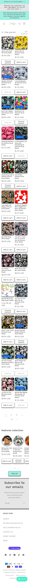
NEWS (5, 540)
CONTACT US (8, 532)
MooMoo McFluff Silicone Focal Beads (7, 83)
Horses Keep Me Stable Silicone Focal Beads (20, 332)
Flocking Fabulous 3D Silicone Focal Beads (8, 143)
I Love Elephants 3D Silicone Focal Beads (20, 83)
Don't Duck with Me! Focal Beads (20, 269)
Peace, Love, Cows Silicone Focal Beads (8, 332)
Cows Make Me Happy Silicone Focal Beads (7, 207)
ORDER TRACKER (9, 536)
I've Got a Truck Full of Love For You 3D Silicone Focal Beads (20, 239)
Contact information (15, 578)
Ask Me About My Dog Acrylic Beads (8, 299)
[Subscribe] (23, 503)
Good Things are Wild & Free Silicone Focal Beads (20, 363)
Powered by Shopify (9, 572)
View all (14, 473)
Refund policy (21, 572)
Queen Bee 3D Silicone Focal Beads (19, 53)
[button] (4, 24)
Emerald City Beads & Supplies (17, 570)
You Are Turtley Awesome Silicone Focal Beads (8, 362)
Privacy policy (10, 575)
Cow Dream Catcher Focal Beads (19, 176)
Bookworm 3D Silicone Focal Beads (19, 113)
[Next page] (17, 419)
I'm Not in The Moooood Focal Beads (7, 394)
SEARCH (6, 519)
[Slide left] (10, 468)
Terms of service (20, 575)
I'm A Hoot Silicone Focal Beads (6, 270)
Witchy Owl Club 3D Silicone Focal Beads (7, 450)
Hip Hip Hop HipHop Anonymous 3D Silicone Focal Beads (21, 395)
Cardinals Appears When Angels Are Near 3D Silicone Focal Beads (21, 208)
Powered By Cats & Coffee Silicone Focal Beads (8, 176)
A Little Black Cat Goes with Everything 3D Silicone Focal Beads (21, 145)
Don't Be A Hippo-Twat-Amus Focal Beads (7, 113)
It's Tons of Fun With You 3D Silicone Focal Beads (20, 301)
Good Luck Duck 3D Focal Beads (7, 52)
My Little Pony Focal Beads (6, 237)
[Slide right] (18, 468)
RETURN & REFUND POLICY (13, 523)
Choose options (8, 62)
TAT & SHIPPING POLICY (12, 527)
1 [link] (5, 415)
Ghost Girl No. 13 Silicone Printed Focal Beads (17, 451)
